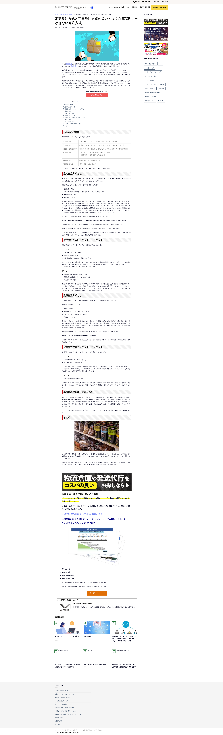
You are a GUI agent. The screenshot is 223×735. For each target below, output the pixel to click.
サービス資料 (81, 730)
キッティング (149, 68)
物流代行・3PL (150, 101)
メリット (69, 111)
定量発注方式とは (69, 115)
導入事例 (134, 7)
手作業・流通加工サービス (63, 697)
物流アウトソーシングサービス (64, 694)
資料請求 (147, 7)
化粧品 (162, 84)
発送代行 (161, 101)
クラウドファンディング (153, 72)
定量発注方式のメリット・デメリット (75, 117)
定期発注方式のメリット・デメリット (75, 109)
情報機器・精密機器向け (153, 92)
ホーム (56, 14)
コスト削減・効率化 (151, 76)
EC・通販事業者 (150, 64)
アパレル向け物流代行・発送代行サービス (68, 714)
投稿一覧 (62, 14)
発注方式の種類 (68, 105)
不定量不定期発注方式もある (72, 124)
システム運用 (149, 80)
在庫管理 (69, 64)
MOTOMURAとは (114, 7)
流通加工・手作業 (150, 97)
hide (76, 101)
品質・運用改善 (150, 88)
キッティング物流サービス (63, 704)
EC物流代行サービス (61, 691)
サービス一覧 (59, 717)
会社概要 (141, 7)
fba (160, 64)
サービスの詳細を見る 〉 (96, 95)
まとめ (65, 126)
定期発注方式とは (69, 107)
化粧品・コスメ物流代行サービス (65, 711)
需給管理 (73, 66)
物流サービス (125, 7)
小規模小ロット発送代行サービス (65, 707)
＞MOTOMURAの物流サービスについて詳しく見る (82, 514)
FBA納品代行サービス (62, 701)
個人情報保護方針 (98, 730)
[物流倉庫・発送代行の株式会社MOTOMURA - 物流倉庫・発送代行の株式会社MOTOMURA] (63, 7)
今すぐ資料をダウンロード (96, 593)
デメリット (69, 113)
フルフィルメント (150, 84)
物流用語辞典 (68, 14)
